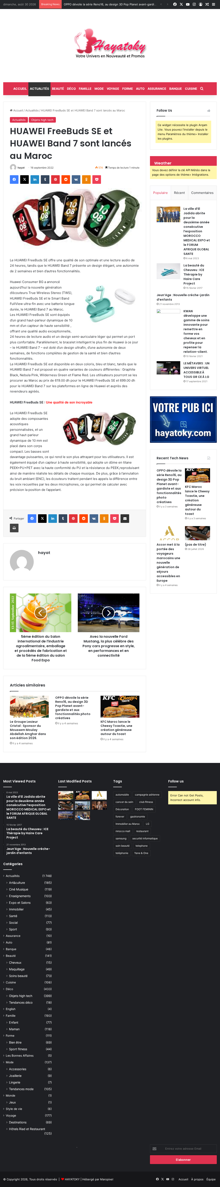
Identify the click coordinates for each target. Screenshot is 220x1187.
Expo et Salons (20, 902)
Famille (85, 88)
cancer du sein (124, 802)
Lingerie (14, 1082)
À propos (197, 1179)
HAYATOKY (72, 1179)
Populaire (160, 193)
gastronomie (137, 816)
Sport (13, 929)
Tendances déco (21, 1002)
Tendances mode (21, 1089)
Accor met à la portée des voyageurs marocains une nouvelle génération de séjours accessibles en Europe (168, 562)
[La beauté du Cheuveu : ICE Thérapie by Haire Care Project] (168, 271)
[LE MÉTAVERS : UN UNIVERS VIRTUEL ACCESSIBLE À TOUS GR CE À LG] (168, 367)
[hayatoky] (110, 46)
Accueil (17, 110)
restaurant (142, 831)
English (10, 1009)
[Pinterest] (55, 179)
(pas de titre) (195, 544)
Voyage (113, 88)
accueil (20, 88)
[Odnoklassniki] (86, 179)
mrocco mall (123, 831)
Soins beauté (18, 976)
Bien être (15, 1042)
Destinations (17, 1122)
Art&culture (17, 882)
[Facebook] (14, 179)
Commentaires (202, 193)
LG (147, 823)
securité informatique (145, 838)
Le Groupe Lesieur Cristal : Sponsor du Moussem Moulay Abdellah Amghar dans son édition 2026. (28, 730)
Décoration (122, 809)
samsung (121, 838)
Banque (175, 88)
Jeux (12, 1102)
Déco (71, 88)
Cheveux (15, 962)
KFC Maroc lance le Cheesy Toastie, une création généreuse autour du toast (115, 4)
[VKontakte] (76, 179)
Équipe (211, 1179)
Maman (14, 1029)
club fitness (146, 802)
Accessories (17, 1069)
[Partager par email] (125, 518)
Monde (10, 1095)
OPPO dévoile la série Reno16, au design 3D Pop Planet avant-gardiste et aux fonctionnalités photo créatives (72, 707)
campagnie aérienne (147, 794)
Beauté (58, 88)
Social (13, 922)
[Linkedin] (35, 179)
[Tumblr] (45, 179)
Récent (179, 193)
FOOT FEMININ (144, 809)
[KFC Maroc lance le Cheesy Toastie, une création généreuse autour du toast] (120, 707)
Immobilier (16, 909)
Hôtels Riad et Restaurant (27, 1129)
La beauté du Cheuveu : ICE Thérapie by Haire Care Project (193, 274)
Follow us (176, 781)
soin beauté (123, 845)
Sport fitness (18, 1049)
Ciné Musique (18, 889)
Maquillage (16, 969)
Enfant (13, 1022)
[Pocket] (96, 179)
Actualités (39, 88)
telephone (142, 845)
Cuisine (191, 88)
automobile (122, 794)
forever (120, 816)
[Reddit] (65, 179)
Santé (13, 916)
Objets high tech (42, 120)
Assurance (157, 88)
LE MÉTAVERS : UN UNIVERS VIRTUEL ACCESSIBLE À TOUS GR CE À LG (196, 370)
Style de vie (14, 1109)
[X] (24, 179)
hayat (21, 167)
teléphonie (122, 853)
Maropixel (106, 1179)
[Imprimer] (14, 528)
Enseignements (20, 896)
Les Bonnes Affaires (20, 1055)
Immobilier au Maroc (128, 823)
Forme (127, 88)
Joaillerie (15, 1075)
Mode (99, 88)
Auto (140, 88)
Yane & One (141, 853)
